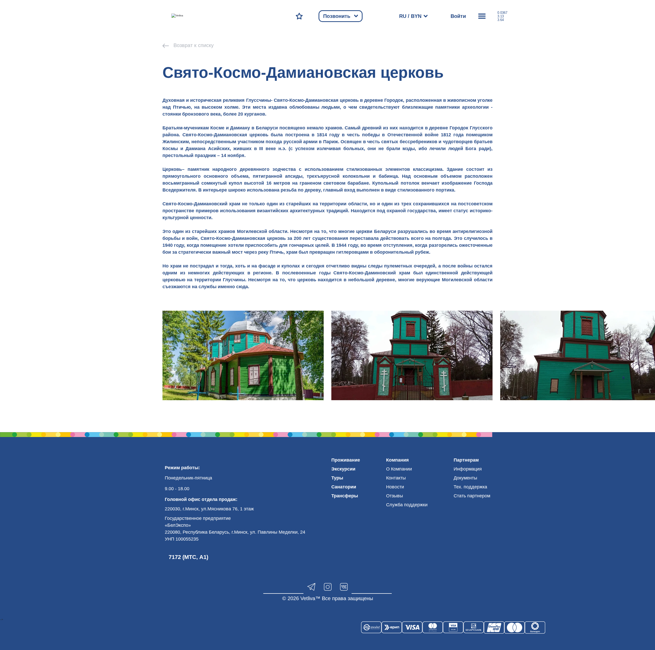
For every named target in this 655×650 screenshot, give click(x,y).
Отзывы (394, 495)
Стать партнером (472, 495)
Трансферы (344, 495)
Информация (468, 469)
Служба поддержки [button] (407, 504)
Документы (465, 477)
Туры (337, 477)
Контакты (396, 477)
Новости (395, 486)
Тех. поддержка (470, 486)
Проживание (345, 460)
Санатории (343, 486)
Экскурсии (343, 469)
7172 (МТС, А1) (188, 557)
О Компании (399, 469)
